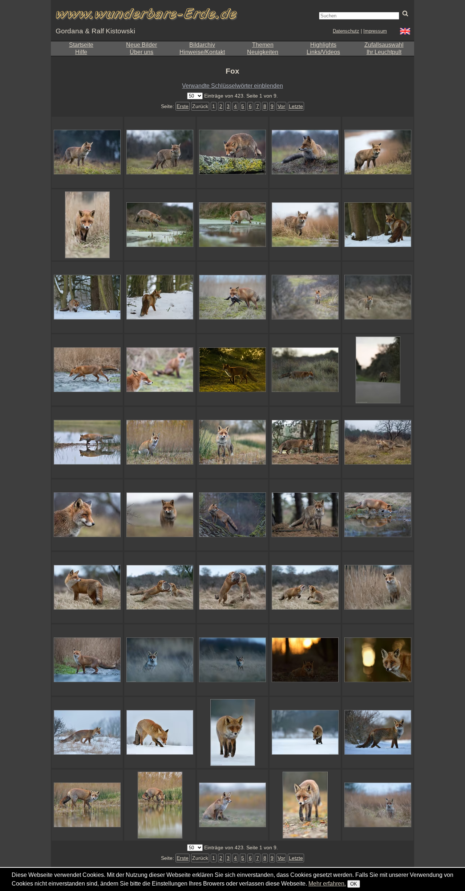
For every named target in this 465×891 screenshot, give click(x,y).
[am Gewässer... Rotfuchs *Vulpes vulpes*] (232, 442)
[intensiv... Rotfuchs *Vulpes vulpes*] (159, 514)
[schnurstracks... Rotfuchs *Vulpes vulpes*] (232, 152)
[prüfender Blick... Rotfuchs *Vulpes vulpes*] (377, 587)
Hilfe (81, 52)
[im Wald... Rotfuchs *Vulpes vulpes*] (305, 442)
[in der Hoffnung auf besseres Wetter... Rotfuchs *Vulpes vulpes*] (232, 514)
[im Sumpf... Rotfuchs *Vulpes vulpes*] (232, 224)
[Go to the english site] (405, 32)
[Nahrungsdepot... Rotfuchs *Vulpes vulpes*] (159, 732)
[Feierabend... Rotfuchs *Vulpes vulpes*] (377, 369)
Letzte (296, 106)
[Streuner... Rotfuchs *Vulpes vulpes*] (159, 805)
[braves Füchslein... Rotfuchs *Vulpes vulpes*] (159, 442)
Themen (263, 45)
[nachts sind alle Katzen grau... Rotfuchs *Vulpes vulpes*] (159, 660)
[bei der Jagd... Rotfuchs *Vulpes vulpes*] (159, 297)
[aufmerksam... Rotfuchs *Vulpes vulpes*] (305, 514)
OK (353, 884)
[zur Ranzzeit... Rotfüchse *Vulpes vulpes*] (159, 369)
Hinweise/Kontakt (202, 52)
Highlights (323, 45)
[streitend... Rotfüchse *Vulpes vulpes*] (159, 587)
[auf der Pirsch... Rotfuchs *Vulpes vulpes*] (87, 297)
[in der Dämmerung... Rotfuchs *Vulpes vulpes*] (87, 152)
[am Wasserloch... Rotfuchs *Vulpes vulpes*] (377, 514)
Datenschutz (346, 31)
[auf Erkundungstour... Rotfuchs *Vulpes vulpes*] (377, 152)
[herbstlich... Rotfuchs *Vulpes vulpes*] (305, 805)
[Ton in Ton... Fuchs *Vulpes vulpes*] (87, 732)
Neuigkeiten (262, 52)
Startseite (81, 45)
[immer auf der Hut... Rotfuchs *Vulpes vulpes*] (87, 587)
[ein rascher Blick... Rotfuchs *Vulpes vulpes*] (87, 805)
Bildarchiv (202, 45)
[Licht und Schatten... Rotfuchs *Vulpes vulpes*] (232, 369)
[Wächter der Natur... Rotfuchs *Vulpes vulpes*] (377, 442)
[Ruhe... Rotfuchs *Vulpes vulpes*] (305, 660)
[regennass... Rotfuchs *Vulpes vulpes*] (159, 152)
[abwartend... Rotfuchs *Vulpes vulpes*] (377, 805)
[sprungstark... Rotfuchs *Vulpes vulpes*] (159, 224)
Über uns (141, 52)
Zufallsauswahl (384, 45)
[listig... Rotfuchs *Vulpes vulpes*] (305, 732)
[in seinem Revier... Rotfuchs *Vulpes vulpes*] (305, 297)
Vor (281, 106)
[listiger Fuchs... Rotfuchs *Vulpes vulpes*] (232, 732)
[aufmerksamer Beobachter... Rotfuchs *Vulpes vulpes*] (305, 152)
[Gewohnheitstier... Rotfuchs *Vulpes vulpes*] (305, 369)
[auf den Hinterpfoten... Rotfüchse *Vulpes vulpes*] (232, 587)
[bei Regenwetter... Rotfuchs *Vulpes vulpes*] (305, 224)
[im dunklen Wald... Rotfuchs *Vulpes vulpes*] (377, 224)
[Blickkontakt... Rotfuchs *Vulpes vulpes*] (87, 224)
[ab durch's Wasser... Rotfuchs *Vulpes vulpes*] (87, 369)
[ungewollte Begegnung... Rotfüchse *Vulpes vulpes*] (305, 587)
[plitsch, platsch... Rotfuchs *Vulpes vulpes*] (87, 442)
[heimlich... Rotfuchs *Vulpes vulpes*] (377, 297)
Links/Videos (323, 52)
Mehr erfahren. (327, 883)
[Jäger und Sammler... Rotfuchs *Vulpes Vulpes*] (232, 297)
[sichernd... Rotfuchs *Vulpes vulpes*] (87, 660)
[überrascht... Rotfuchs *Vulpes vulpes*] (232, 660)
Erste (183, 106)
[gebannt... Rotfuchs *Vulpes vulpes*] (232, 805)
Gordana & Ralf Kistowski (95, 31)
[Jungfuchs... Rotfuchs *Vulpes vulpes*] (87, 514)
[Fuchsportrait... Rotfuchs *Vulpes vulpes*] (377, 660)
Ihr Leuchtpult (384, 52)
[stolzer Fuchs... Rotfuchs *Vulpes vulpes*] (377, 732)
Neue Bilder (141, 45)
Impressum (375, 31)
